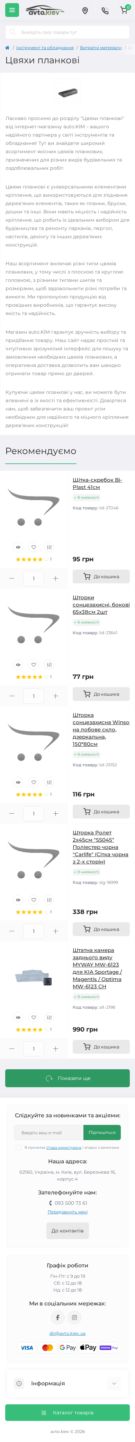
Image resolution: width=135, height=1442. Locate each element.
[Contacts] (105, 10)
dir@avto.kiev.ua (68, 1333)
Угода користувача (63, 1147)
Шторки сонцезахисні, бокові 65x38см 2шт (101, 604)
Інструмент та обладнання (45, 47)
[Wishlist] (33, 547)
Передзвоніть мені (68, 1211)
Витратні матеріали (101, 47)
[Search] (12, 32)
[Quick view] (18, 547)
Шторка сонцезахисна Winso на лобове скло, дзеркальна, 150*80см (101, 729)
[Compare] (49, 547)
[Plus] (55, 578)
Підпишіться (102, 1132)
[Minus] (11, 578)
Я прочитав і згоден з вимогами (72, 1147)
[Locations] (85, 10)
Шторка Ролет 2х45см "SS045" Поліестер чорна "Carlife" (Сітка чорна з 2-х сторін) (100, 847)
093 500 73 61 (71, 1203)
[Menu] (12, 10)
